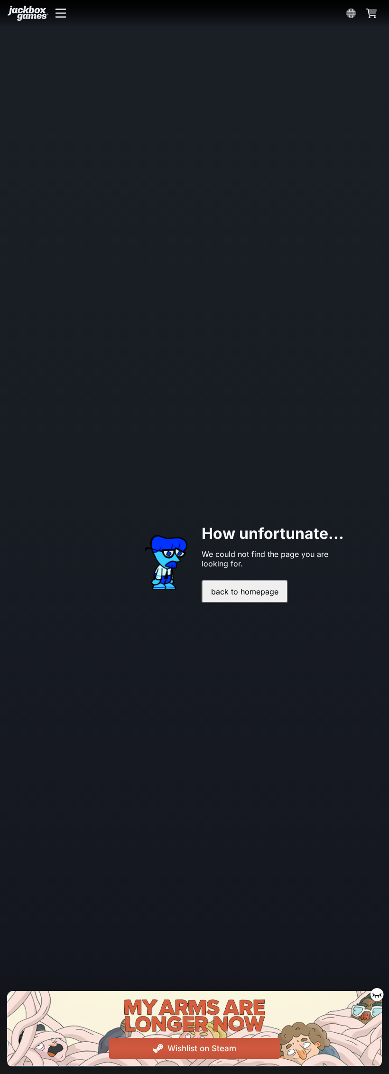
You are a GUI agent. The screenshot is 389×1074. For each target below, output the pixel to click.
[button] (60, 13)
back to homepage (244, 591)
